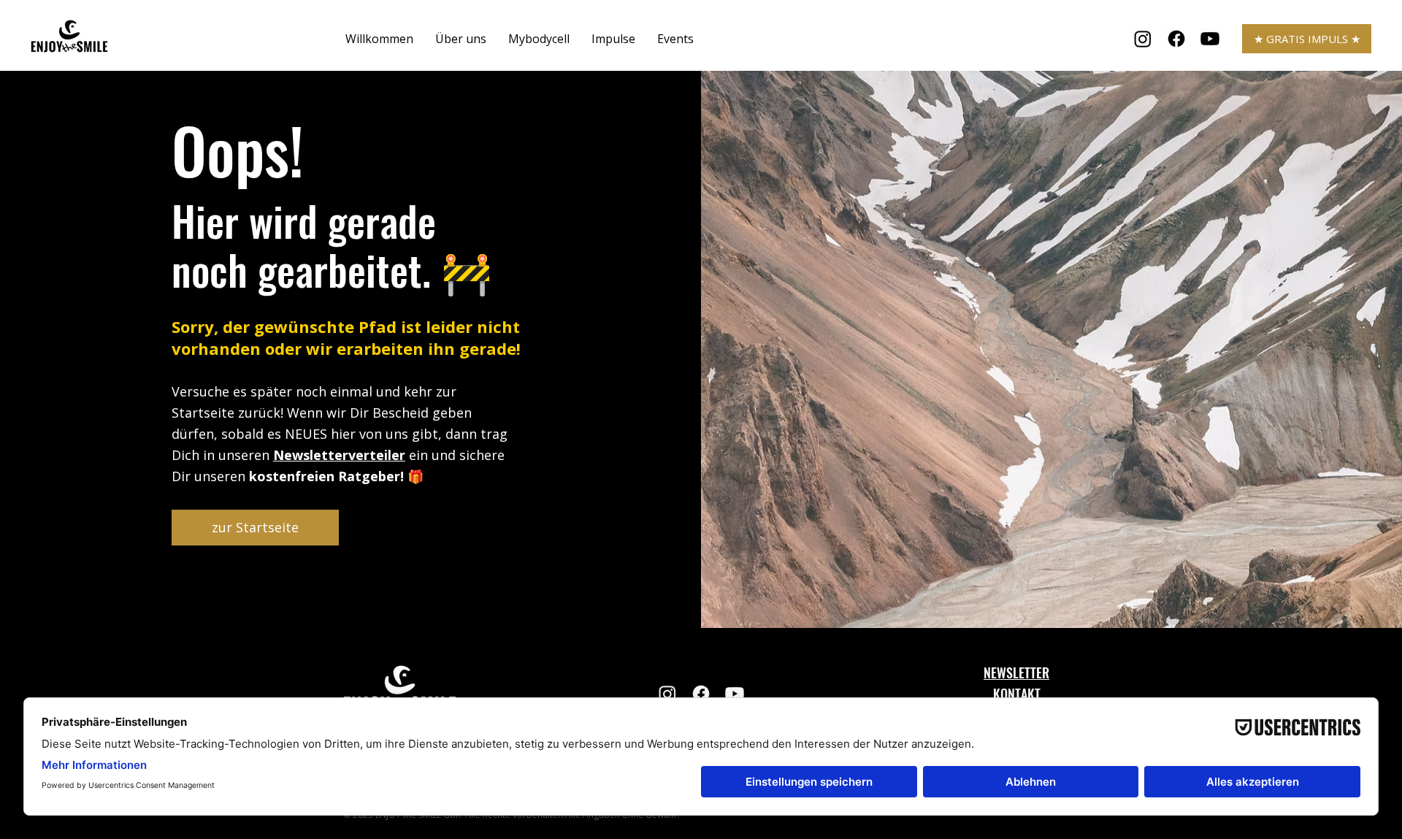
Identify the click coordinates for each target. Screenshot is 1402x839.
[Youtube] (1210, 39)
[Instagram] (1143, 39)
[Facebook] (1176, 39)
